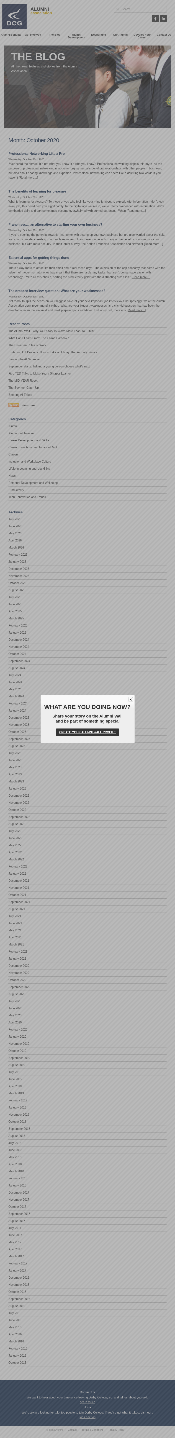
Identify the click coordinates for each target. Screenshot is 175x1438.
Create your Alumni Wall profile (87, 732)
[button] (130, 699)
